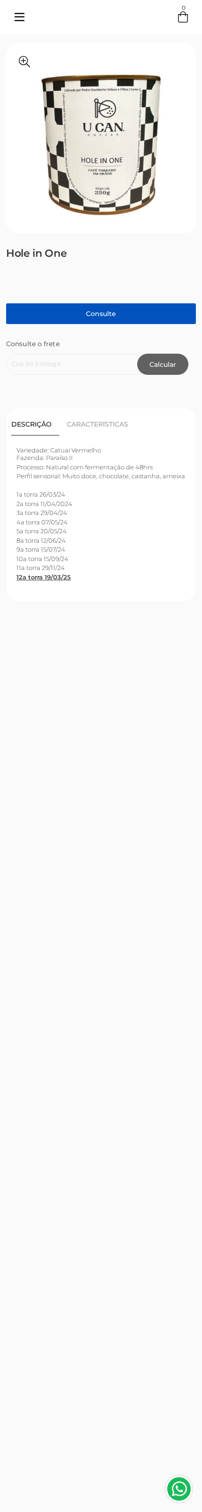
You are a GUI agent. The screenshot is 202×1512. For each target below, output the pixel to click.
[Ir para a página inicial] (101, 26)
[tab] (35, 424)
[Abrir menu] (19, 17)
